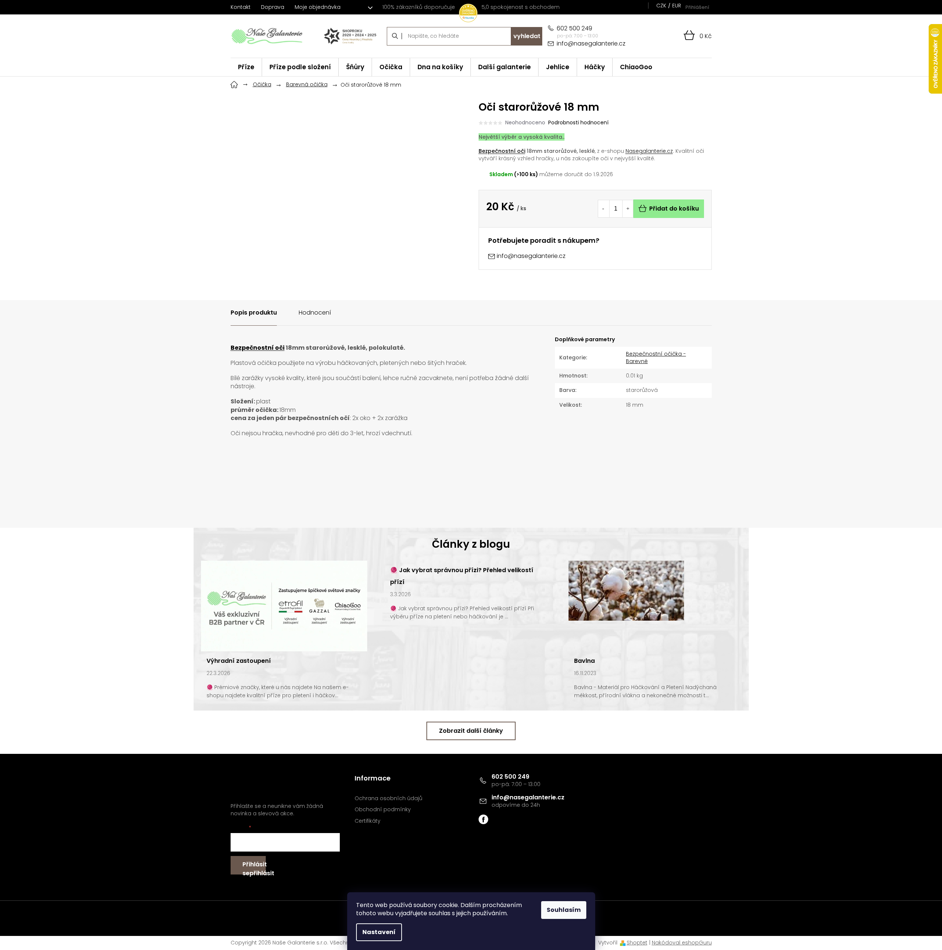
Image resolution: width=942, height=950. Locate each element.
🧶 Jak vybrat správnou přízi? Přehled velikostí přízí (461, 576)
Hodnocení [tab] (315, 312)
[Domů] (234, 84)
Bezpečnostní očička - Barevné (656, 357)
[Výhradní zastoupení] (284, 605)
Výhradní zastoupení (239, 661)
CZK (661, 5)
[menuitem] (246, 67)
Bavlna (584, 661)
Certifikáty (368, 821)
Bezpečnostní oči (502, 151)
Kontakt (241, 7)
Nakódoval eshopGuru (682, 942)
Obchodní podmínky (383, 809)
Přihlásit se (254, 867)
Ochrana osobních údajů (388, 798)
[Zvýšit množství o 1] (628, 209)
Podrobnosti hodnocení (578, 122)
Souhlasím (564, 910)
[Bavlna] (626, 590)
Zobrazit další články (471, 730)
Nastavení (379, 932)
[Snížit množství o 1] (603, 209)
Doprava (272, 7)
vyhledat (526, 36)
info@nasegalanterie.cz (528, 797)
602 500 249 (510, 776)
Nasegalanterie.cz (649, 151)
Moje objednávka (318, 7)
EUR (676, 5)
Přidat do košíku (674, 208)
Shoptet (637, 942)
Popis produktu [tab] (254, 312)
